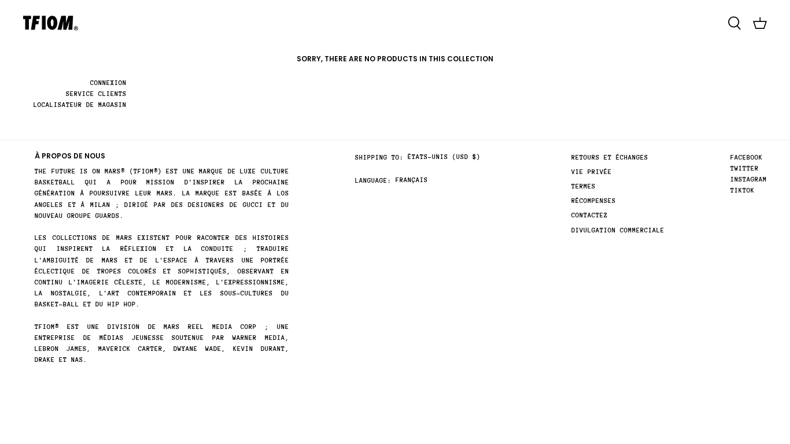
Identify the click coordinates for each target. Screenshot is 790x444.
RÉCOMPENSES (593, 201)
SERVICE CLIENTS (96, 94)
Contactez (589, 215)
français (412, 180)
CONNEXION (108, 83)
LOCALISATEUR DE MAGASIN (80, 105)
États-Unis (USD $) (444, 157)
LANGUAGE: (373, 180)
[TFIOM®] (50, 23)
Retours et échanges (609, 157)
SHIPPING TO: (379, 157)
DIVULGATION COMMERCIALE (618, 230)
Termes (583, 186)
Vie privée (591, 172)
